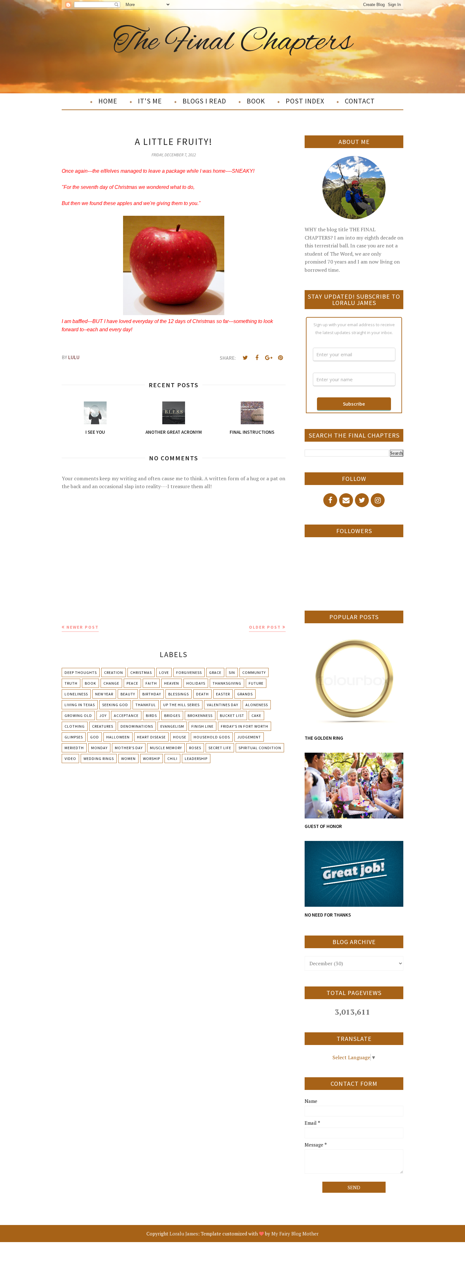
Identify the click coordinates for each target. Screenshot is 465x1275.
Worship (151, 758)
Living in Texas (80, 704)
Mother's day (129, 747)
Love (164, 672)
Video (70, 758)
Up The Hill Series (181, 704)
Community (254, 672)
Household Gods (212, 737)
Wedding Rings (99, 758)
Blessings (178, 694)
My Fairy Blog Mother (295, 1233)
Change (111, 683)
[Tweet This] (245, 358)
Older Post (265, 627)
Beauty (128, 694)
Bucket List (232, 715)
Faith (151, 683)
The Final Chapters (232, 42)
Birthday (151, 694)
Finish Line (202, 726)
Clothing (75, 726)
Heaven (171, 683)
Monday (99, 747)
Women (128, 758)
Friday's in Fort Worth (244, 726)
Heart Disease (151, 737)
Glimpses (74, 737)
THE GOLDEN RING (324, 738)
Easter (223, 694)
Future (256, 683)
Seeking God (115, 704)
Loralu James (184, 1233)
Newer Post (82, 627)
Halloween (118, 737)
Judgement (249, 737)
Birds (151, 715)
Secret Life (219, 747)
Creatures (102, 726)
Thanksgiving (227, 683)
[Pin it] (280, 358)
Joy (103, 715)
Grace (215, 672)
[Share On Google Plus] (269, 358)
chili (172, 758)
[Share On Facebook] (257, 358)
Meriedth (74, 747)
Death (202, 694)
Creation (113, 672)
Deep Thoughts (81, 672)
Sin (232, 672)
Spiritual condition (260, 747)
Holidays (195, 683)
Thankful (145, 704)
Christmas (141, 672)
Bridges (172, 715)
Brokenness (200, 715)
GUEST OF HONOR (323, 826)
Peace (132, 683)
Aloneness (256, 704)
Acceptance (126, 715)
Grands (245, 694)
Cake (256, 715)
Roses (195, 747)
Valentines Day (222, 704)
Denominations (137, 726)
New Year (104, 694)
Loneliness (76, 694)
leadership (196, 758)
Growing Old (78, 715)
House (179, 737)
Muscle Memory (166, 747)
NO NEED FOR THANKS (328, 915)
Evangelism (172, 726)
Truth (71, 683)
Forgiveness (189, 672)
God (94, 737)
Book (90, 683)
